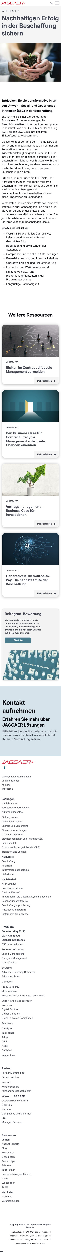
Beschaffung (9, 861)
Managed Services (12, 1122)
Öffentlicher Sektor (12, 821)
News (5, 1178)
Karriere (6, 1109)
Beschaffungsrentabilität (15, 900)
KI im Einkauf (9, 883)
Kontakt (6, 784)
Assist (5, 1045)
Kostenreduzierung (12, 888)
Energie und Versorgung (15, 825)
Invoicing (7, 1005)
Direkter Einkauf (11, 892)
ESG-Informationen (12, 944)
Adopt (5, 1037)
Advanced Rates (11, 976)
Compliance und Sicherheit (16, 1113)
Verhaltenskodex (10, 780)
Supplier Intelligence (13, 939)
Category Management (14, 958)
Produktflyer (9, 1161)
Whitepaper (8, 1182)
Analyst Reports (10, 1143)
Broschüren (8, 1152)
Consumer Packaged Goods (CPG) (21, 847)
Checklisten (8, 1156)
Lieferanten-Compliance (15, 913)
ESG (4, 1117)
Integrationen (9, 1055)
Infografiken (8, 1169)
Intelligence (8, 1032)
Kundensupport (10, 1086)
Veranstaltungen (11, 1200)
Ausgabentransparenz (14, 909)
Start (16, 640)
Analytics (7, 1049)
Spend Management (13, 953)
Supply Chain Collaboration (17, 1000)
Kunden (6, 1082)
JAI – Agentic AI (11, 935)
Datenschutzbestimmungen (16, 776)
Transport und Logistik (14, 851)
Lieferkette (8, 874)
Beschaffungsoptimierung (16, 905)
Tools (5, 1186)
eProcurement (9, 991)
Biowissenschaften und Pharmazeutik (22, 838)
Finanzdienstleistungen (14, 830)
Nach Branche (9, 803)
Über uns (7, 1104)
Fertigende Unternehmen (15, 807)
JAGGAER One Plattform (15, 1100)
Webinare (7, 1196)
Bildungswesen (10, 817)
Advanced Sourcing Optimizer (18, 972)
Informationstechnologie (15, 869)
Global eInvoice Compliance (17, 1017)
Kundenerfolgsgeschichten (16, 1090)
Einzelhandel (9, 843)
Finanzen (7, 865)
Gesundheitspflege (12, 834)
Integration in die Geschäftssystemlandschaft (26, 896)
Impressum (7, 788)
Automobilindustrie (12, 811)
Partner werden (10, 1077)
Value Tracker (9, 962)
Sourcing (7, 967)
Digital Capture (10, 1009)
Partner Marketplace (13, 1072)
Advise (5, 1041)
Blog (4, 1148)
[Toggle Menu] (57, 2)
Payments (7, 1023)
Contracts (7, 981)
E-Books (6, 1165)
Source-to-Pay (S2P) (13, 931)
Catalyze (7, 1028)
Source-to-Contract (13, 949)
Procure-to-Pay (10, 986)
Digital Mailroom (11, 1013)
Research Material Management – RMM (23, 995)
